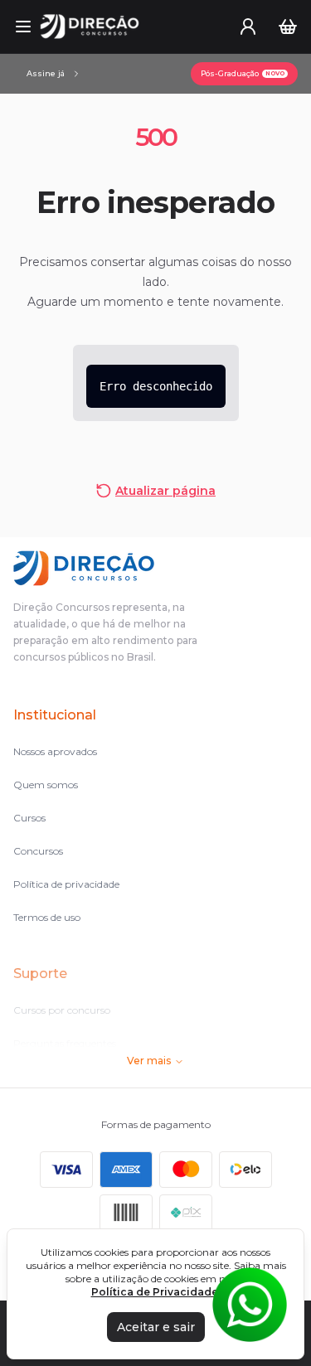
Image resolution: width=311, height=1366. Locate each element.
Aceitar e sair (156, 1327)
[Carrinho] (287, 26)
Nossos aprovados (55, 751)
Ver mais (149, 1060)
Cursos (29, 817)
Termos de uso (46, 917)
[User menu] (248, 26)
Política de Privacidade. (156, 1292)
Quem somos (45, 784)
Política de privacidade (66, 884)
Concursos (38, 851)
